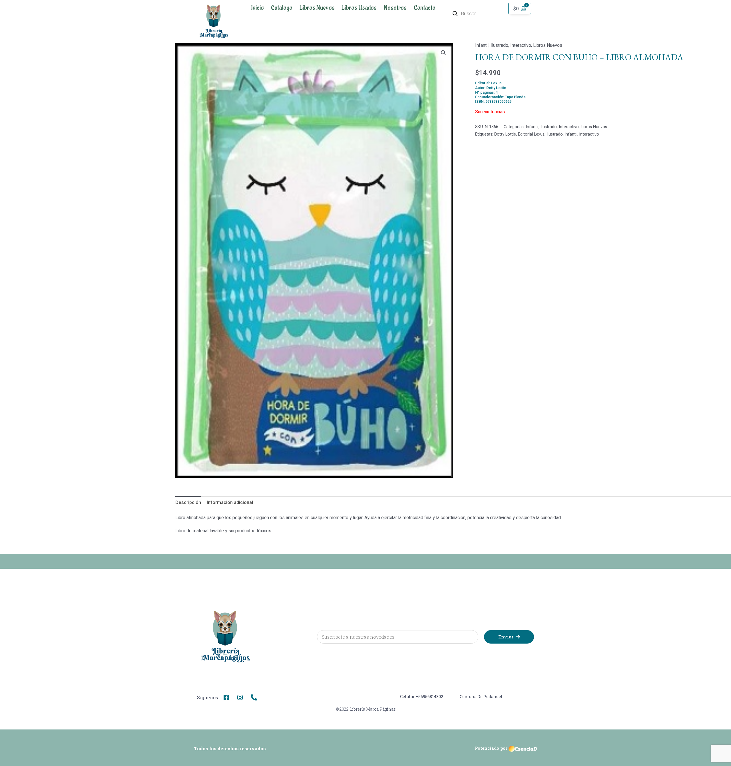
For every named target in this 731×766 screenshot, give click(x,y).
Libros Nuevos (317, 7)
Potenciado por (491, 748)
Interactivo (520, 45)
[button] (443, 53)
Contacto (424, 7)
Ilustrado (499, 45)
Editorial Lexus (531, 134)
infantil (571, 134)
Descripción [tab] (188, 502)
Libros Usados (359, 7)
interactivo (589, 134)
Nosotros (395, 7)
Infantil (482, 45)
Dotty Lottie (505, 134)
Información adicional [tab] (230, 502)
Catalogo (281, 7)
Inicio (257, 7)
